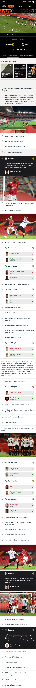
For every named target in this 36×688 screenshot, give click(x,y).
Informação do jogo (26, 55)
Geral (4, 55)
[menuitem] (12, 6)
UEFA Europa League (3, 6)
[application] (18, 23)
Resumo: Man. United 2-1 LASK (6, 74)
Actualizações (13, 55)
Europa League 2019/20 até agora (19, 74)
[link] (11, 6)
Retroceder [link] (7, 10)
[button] (30, 6)
